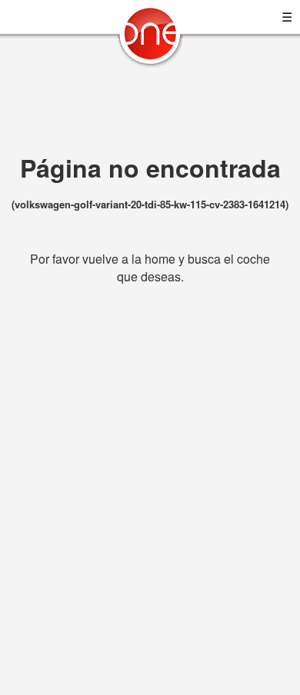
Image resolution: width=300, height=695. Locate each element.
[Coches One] (150, 39)
